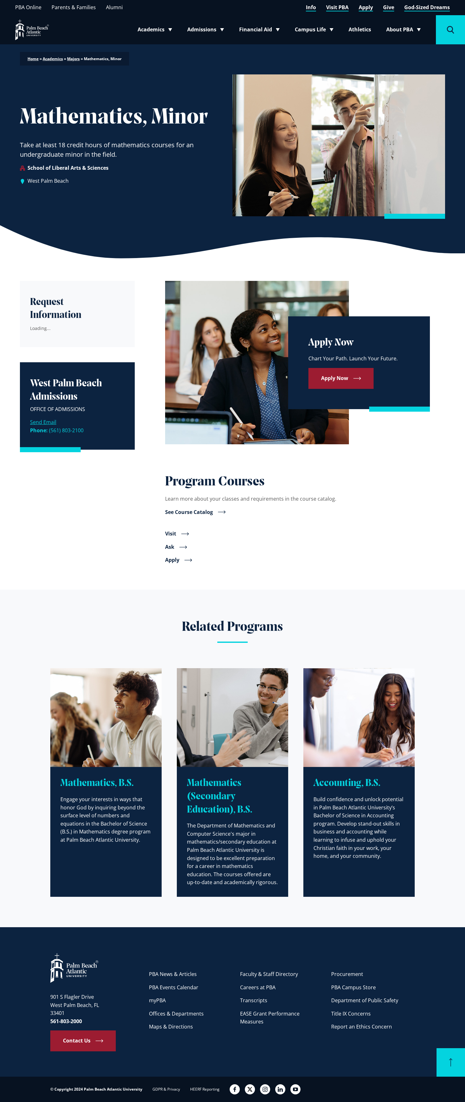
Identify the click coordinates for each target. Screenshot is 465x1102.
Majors (73, 58)
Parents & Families (74, 7)
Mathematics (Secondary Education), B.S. (219, 796)
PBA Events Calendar (173, 987)
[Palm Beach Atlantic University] (74, 968)
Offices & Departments (176, 1013)
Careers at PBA (258, 987)
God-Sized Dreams (427, 7)
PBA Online (28, 7)
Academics (157, 30)
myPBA (157, 1000)
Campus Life (315, 30)
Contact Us (76, 1040)
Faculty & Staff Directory (269, 974)
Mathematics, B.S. (96, 783)
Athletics (360, 29)
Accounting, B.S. (346, 783)
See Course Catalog (189, 512)
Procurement (347, 974)
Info (311, 7)
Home (33, 58)
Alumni (114, 7)
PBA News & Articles (173, 974)
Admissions (207, 30)
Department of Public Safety (364, 1000)
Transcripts (253, 1000)
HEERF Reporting (205, 1089)
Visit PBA (337, 7)
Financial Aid (260, 30)
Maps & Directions (171, 1026)
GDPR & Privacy (166, 1089)
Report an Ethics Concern (361, 1026)
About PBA (405, 30)
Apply (366, 7)
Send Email (43, 422)
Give (388, 7)
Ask (169, 546)
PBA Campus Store (353, 987)
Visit (170, 533)
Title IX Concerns (351, 1013)
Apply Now (334, 378)
